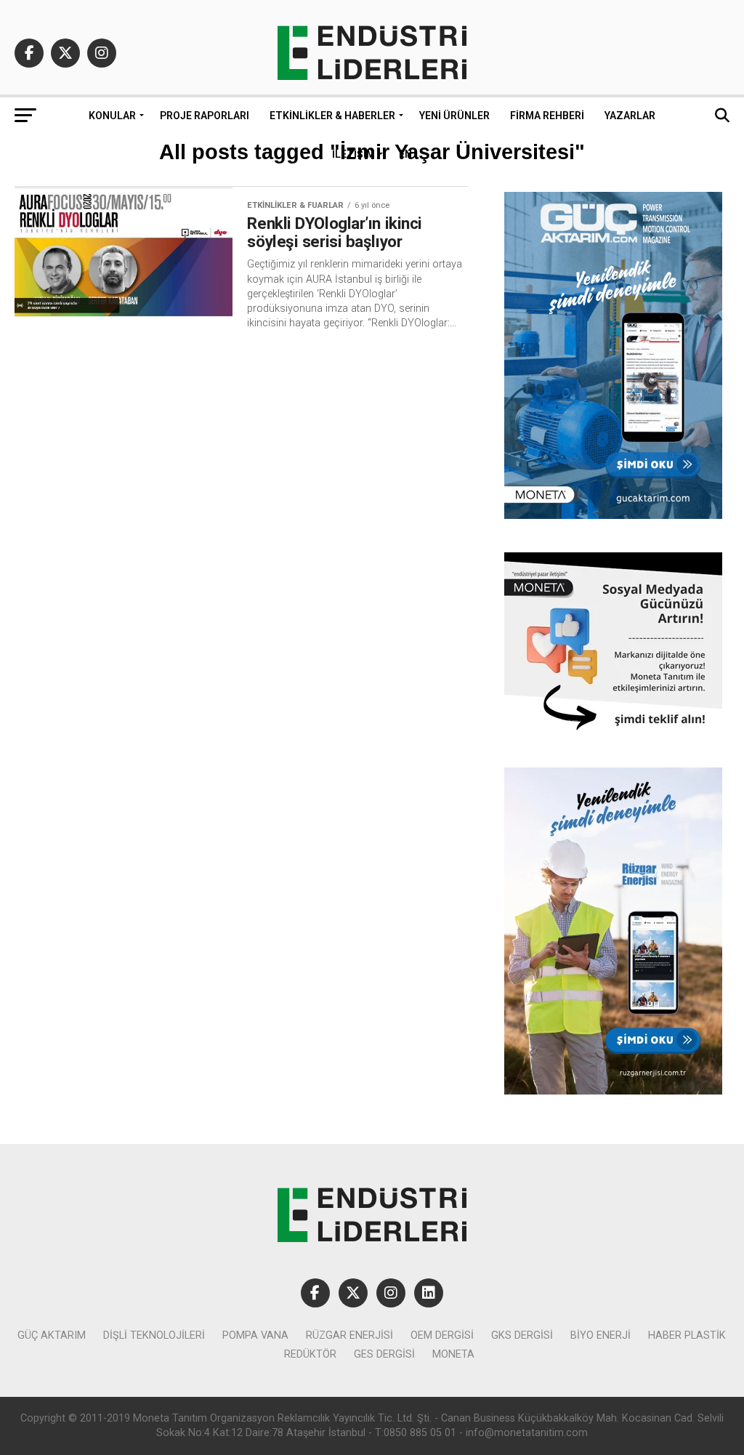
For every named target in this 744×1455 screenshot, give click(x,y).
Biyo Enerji (600, 1335)
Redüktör (310, 1354)
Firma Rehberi (547, 115)
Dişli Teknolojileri (154, 1335)
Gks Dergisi (522, 1335)
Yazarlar (629, 115)
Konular (112, 115)
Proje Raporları (204, 115)
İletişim (353, 154)
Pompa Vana (255, 1335)
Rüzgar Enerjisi (349, 1335)
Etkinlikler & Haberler (332, 115)
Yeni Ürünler (454, 115)
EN (405, 154)
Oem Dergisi (442, 1335)
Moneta (453, 1354)
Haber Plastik (687, 1335)
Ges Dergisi (384, 1354)
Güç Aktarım (51, 1335)
